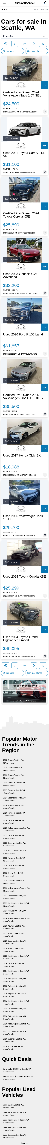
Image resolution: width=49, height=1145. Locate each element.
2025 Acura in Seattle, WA (14, 927)
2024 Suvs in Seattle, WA (13, 769)
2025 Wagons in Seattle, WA (14, 995)
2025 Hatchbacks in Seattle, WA (16, 957)
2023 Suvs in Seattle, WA (13, 776)
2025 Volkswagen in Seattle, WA (16, 829)
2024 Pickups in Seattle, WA (14, 912)
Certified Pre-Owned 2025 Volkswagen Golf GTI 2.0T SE (24, 396)
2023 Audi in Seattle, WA (13, 874)
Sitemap (24, 1143)
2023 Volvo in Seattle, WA (13, 934)
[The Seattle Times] (24, 3)
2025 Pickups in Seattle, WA (14, 980)
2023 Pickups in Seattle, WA (14, 987)
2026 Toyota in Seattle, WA (14, 814)
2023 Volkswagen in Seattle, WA (16, 889)
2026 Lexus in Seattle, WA (13, 965)
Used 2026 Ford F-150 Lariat (23, 334)
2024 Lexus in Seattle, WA (13, 821)
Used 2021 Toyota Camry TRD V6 (24, 154)
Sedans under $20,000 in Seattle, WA (18, 1078)
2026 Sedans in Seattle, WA (14, 942)
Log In (35, 9)
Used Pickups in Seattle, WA (14, 1128)
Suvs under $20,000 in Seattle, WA (17, 1070)
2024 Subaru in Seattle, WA (14, 882)
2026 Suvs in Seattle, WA (13, 806)
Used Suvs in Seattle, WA (13, 1106)
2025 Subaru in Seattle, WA (14, 844)
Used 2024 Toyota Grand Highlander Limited (20, 638)
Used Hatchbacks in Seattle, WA (16, 1121)
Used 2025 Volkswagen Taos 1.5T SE (23, 517)
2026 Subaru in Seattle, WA (14, 1040)
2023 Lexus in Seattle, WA (13, 836)
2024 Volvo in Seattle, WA (13, 949)
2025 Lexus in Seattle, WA (13, 867)
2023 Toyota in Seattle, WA (14, 859)
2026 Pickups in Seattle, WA (14, 1017)
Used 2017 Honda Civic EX (22, 455)
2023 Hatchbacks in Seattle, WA (16, 904)
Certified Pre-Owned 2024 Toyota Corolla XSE (21, 215)
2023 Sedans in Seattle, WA (14, 897)
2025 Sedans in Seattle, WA (14, 852)
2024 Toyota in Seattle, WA (14, 784)
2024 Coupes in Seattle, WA (14, 1010)
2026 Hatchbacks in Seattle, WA (16, 1002)
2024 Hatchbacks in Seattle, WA (16, 972)
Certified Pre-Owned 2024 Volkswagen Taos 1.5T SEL (22, 94)
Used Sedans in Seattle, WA (14, 1113)
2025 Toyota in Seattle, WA (14, 791)
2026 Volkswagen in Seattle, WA (16, 1025)
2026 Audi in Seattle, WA (13, 1047)
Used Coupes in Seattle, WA (14, 1136)
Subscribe (44, 9)
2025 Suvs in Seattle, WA (13, 761)
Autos (4, 9)
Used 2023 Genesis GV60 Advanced (21, 275)
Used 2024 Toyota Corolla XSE (24, 576)
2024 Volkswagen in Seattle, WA (16, 919)
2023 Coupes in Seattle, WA (14, 1032)
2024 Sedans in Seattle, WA (14, 799)
